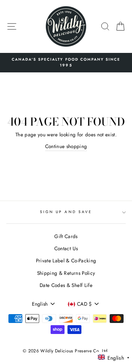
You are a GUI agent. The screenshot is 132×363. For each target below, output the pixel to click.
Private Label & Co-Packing (66, 260)
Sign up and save (66, 212)
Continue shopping (66, 146)
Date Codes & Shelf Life (66, 285)
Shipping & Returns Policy (66, 273)
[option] (66, 63)
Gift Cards (65, 236)
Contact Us (66, 248)
